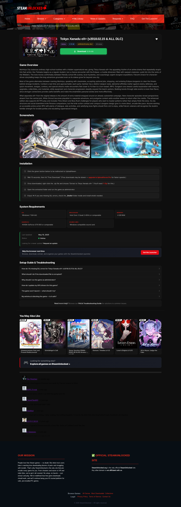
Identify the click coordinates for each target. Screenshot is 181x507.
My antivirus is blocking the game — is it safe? (39, 296)
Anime (27, 26)
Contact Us (106, 496)
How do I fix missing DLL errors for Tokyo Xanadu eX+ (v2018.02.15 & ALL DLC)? (52, 269)
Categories (58, 19)
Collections (109, 493)
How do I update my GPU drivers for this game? (40, 285)
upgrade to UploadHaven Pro (100, 177)
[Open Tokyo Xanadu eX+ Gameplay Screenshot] (126, 138)
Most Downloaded (97, 493)
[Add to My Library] (156, 39)
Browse (40, 19)
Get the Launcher (149, 19)
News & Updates (97, 19)
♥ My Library (77, 19)
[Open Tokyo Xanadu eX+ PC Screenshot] (55, 138)
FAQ (132, 19)
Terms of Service (95, 496)
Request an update (50, 243)
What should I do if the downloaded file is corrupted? (42, 274)
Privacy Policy (82, 496)
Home (27, 19)
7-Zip (105, 183)
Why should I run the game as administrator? (39, 280)
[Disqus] (90, 405)
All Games (86, 493)
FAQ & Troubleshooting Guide (89, 303)
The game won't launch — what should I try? (39, 291)
